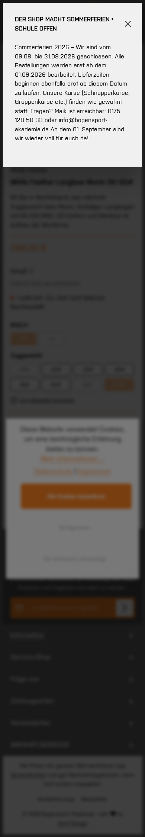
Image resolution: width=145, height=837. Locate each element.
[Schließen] (128, 24)
